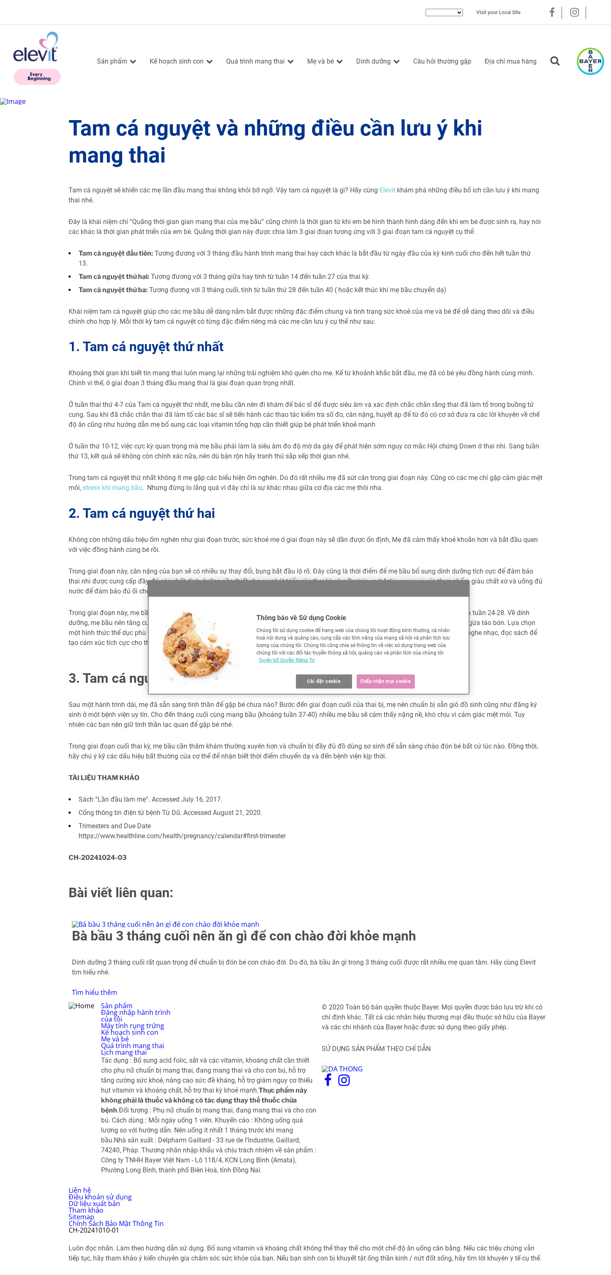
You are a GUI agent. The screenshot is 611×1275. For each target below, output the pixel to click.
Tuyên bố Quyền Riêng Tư (287, 660)
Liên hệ (80, 1190)
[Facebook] (552, 12)
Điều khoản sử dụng (100, 1196)
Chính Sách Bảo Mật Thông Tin (116, 1223)
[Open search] (555, 61)
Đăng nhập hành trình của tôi (135, 1016)
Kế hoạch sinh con (177, 61)
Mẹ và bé (320, 61)
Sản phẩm (112, 61)
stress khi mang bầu (112, 488)
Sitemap (81, 1216)
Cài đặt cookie (323, 681)
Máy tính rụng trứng (132, 1025)
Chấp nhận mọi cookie (385, 681)
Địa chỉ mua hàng (511, 61)
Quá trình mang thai (255, 61)
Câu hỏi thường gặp (442, 61)
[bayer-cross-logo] (590, 61)
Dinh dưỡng (373, 61)
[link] (305, 958)
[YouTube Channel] (599, 12)
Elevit (387, 190)
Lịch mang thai (124, 1052)
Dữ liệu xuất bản (94, 1203)
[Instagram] (574, 12)
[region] (309, 637)
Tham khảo (86, 1210)
